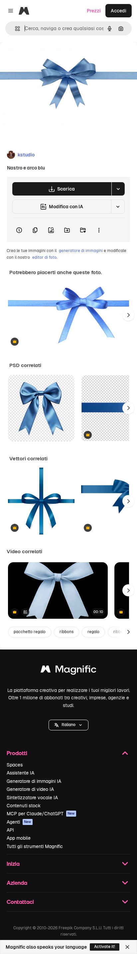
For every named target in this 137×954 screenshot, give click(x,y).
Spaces (15, 765)
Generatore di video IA (30, 789)
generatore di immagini (81, 250)
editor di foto (44, 257)
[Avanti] (128, 314)
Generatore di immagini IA (34, 781)
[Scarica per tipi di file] (118, 189)
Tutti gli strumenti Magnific (35, 846)
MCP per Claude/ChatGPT (41, 814)
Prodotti (17, 752)
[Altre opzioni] (98, 230)
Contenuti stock (24, 806)
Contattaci (20, 901)
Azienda (17, 882)
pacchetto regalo (30, 631)
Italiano (68, 724)
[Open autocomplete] (15, 28)
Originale (44, 57)
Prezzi (94, 11)
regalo (93, 631)
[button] (68, 725)
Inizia (13, 863)
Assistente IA (20, 773)
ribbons (66, 631)
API (10, 830)
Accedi (118, 11)
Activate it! (104, 946)
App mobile (19, 838)
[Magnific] (68, 671)
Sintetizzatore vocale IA (32, 798)
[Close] (127, 947)
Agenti (19, 822)
